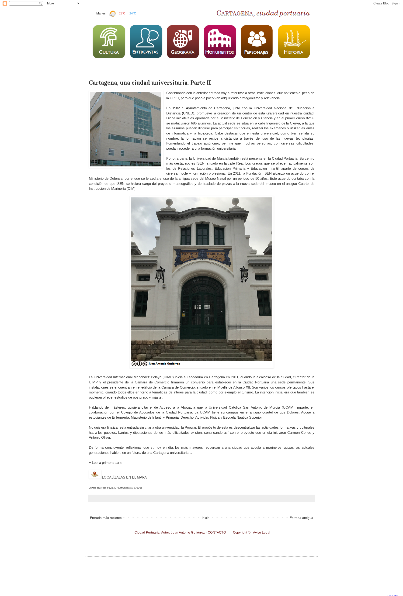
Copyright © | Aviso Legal (251, 532)
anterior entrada (208, 93)
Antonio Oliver (99, 437)
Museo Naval (215, 178)
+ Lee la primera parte (105, 463)
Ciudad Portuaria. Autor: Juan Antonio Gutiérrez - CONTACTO (181, 532)
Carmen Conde (299, 432)
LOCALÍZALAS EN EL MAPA (124, 477)
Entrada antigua (301, 518)
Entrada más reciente (106, 518)
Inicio (205, 518)
